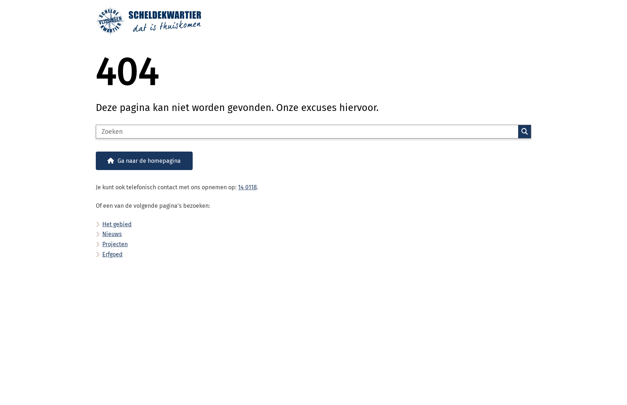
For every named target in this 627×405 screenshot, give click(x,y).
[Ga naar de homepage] (310, 21)
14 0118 (247, 187)
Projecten (115, 244)
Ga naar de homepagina (149, 160)
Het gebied (117, 224)
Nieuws (112, 234)
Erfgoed (112, 254)
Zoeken (524, 131)
